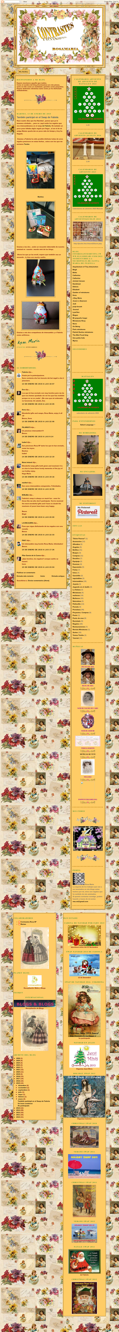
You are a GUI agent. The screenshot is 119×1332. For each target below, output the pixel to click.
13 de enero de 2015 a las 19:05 (38, 404)
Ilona (24, 410)
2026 (18, 1058)
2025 (18, 1060)
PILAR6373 (26, 427)
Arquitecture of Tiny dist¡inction (85, 267)
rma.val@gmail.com (80, 901)
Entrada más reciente (25, 576)
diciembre (22, 1085)
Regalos (76, 624)
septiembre (23, 1090)
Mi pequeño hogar (80, 318)
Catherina (76, 275)
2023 (18, 1065)
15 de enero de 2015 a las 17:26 (38, 550)
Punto (75, 615)
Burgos (75, 553)
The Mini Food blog (80, 335)
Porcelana (77, 610)
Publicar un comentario (26, 573)
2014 (18, 1108)
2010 (18, 1117)
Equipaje (76, 561)
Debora (75, 287)
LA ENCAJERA (27, 523)
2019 (18, 1074)
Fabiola (25, 372)
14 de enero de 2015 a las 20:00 (38, 517)
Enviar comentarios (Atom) (38, 580)
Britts (75, 272)
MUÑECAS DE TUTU (88, 754)
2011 (18, 1115)
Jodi (74, 304)
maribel (25, 483)
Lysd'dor (76, 312)
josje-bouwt (77, 306)
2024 (18, 1063)
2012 (18, 1112)
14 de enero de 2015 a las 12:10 (38, 457)
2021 (18, 1069)
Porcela (76, 607)
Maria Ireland (27, 462)
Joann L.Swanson (80, 301)
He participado (23, 1106)
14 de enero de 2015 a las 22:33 (38, 535)
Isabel (24, 442)
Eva (23, 389)
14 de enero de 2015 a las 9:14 (37, 436)
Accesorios (77, 541)
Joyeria (75, 584)
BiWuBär (25, 495)
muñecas (76, 595)
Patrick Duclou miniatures (83, 332)
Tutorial (76, 638)
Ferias (75, 570)
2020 (18, 1072)
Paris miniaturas (79, 329)
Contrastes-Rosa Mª (28, 922)
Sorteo (75, 632)
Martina (41, 197)
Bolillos (76, 550)
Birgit (75, 270)
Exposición (77, 567)
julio (20, 1092)
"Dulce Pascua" (79, 538)
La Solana (77, 590)
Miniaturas (77, 593)
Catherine (76, 278)
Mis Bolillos (23, 72)
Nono (75, 324)
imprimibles (77, 578)
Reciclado (77, 621)
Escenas (76, 564)
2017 (18, 1079)
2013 (18, 1110)
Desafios (76, 558)
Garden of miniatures (81, 292)
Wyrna (75, 341)
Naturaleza (77, 601)
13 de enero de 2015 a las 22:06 (38, 421)
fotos (75, 573)
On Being (76, 326)
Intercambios (31, 347)
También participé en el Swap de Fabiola (37, 117)
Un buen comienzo (25, 1103)
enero (20, 1099)
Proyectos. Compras (81, 612)
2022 (18, 1067)
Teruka (26, 144)
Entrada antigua (58, 576)
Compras (76, 556)
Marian (23, 924)
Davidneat (77, 284)
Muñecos (76, 598)
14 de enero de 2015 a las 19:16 (38, 477)
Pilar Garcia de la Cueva (31, 555)
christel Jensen (79, 281)
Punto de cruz (78, 618)
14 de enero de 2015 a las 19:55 (38, 489)
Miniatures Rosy (79, 321)
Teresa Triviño (78, 635)
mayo (20, 1094)
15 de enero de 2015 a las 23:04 (38, 567)
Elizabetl (76, 289)
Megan (75, 315)
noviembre (22, 1088)
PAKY (24, 540)
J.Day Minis (77, 298)
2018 (18, 1076)
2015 (18, 1083)
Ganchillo (76, 576)
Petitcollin (77, 604)
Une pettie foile (79, 338)
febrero (21, 1097)
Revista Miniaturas (80, 629)
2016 (18, 1081)
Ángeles (76, 547)
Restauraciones (79, 627)
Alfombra (76, 544)
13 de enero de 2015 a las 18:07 (38, 384)
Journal (76, 309)
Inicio (42, 576)
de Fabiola (46, 126)
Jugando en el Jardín (81, 587)
